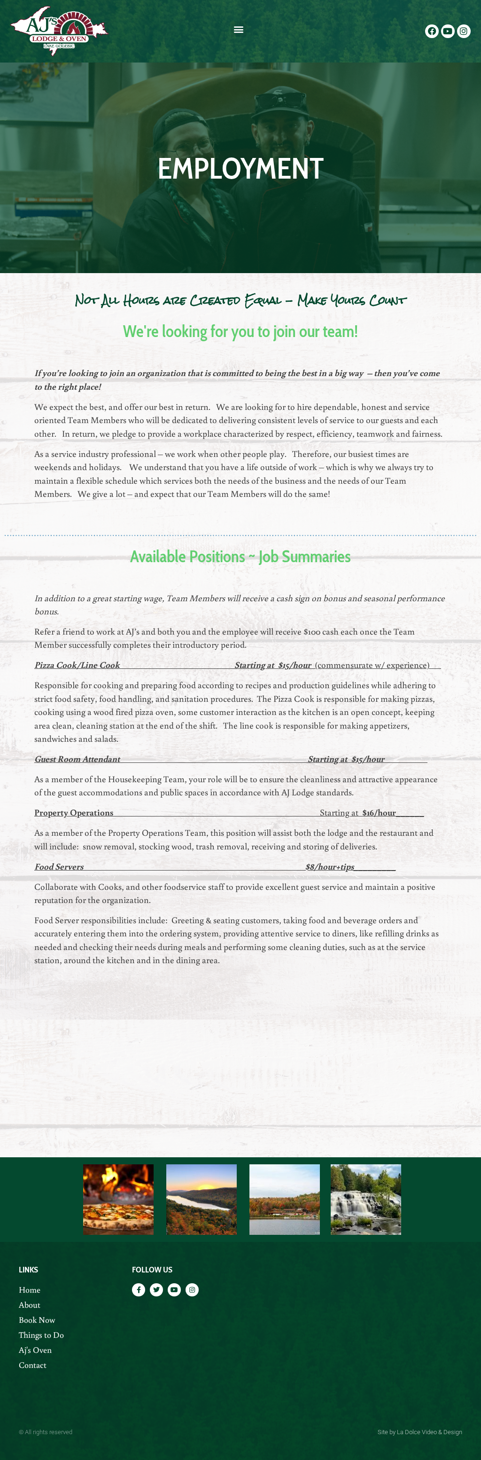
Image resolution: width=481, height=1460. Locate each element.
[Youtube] (448, 31)
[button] (239, 29)
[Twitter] (156, 1289)
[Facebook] (432, 31)
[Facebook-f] (138, 1289)
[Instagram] (464, 31)
